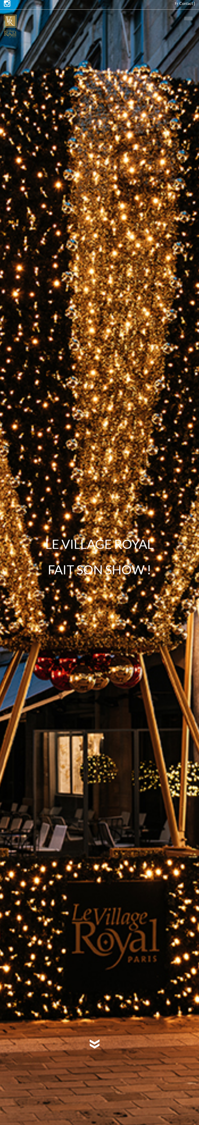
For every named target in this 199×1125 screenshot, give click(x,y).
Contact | (187, 3)
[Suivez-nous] (7, 4)
